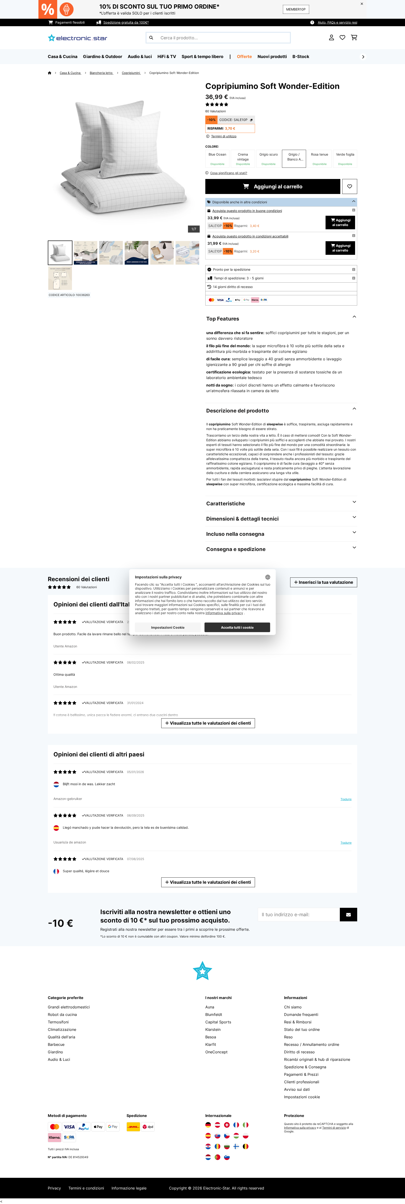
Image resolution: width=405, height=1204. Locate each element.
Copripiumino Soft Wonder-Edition (174, 73)
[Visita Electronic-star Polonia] (245, 1135)
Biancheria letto (101, 73)
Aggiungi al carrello (278, 186)
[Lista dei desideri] (342, 37)
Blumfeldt (213, 1014)
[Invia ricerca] (151, 37)
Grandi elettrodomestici (69, 1007)
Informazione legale (129, 1188)
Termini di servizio (334, 1127)
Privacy (54, 1188)
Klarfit (210, 1044)
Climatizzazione (62, 1029)
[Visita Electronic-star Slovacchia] (217, 1135)
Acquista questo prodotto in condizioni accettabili (250, 236)
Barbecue (56, 1044)
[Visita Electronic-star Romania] (217, 1146)
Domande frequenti (301, 1014)
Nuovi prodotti (272, 56)
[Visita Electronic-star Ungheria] (236, 1135)
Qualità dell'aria (61, 1037)
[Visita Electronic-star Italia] (245, 1125)
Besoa (210, 1037)
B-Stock (300, 56)
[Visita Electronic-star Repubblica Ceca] (227, 1135)
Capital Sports (218, 1022)
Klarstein (213, 1029)
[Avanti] (363, 56)
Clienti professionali (301, 1082)
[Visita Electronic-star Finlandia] (236, 1146)
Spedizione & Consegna (305, 1067)
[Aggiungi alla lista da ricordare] (349, 186)
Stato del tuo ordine (302, 1029)
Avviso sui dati (297, 1089)
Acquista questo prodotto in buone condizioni (247, 211)
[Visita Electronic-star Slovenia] (227, 1157)
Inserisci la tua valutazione (325, 582)
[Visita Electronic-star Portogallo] (217, 1157)
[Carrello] (354, 37)
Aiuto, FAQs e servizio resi (337, 22)
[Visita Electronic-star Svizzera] (227, 1125)
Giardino (55, 1052)
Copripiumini (131, 73)
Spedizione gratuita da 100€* (126, 22)
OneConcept (216, 1052)
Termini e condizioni (86, 1188)
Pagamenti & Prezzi (301, 1074)
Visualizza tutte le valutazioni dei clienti (210, 723)
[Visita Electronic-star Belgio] (245, 1146)
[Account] (331, 37)
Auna (209, 1007)
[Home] (54, 73)
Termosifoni (58, 1022)
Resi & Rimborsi (297, 1022)
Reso (288, 1037)
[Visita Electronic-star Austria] (217, 1125)
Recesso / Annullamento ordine (311, 1044)
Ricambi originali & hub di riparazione (317, 1059)
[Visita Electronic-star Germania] (208, 1125)
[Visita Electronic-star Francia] (236, 1125)
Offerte (244, 56)
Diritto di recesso (299, 1052)
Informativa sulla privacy (300, 1127)
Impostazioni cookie (302, 1097)
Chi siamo (293, 1007)
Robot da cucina (62, 1014)
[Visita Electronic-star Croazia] (208, 1146)
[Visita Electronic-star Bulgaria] (227, 1146)
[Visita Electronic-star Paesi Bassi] (208, 1157)
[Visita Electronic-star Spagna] (208, 1135)
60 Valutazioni (215, 111)
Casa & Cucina (70, 73)
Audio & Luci (59, 1059)
